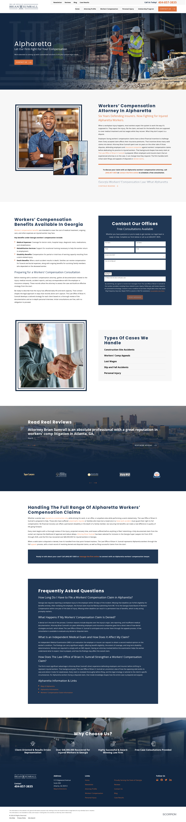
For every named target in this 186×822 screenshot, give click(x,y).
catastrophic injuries (76, 521)
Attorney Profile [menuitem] (90, 9)
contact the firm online (129, 173)
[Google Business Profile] (157, 780)
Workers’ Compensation (94, 793)
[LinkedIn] (170, 780)
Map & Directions (60, 789)
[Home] (23, 6)
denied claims (138, 159)
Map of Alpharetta (48, 686)
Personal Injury (90, 797)
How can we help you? (110, 261)
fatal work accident (124, 521)
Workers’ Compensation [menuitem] (109, 9)
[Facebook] (162, 780)
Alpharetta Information (49, 689)
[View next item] (33, 445)
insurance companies (133, 147)
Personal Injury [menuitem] (128, 9)
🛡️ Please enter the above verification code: (115, 277)
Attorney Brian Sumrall (86, 534)
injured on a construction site (56, 518)
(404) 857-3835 (111, 173)
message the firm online (89, 556)
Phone (106, 248)
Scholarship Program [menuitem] (146, 9)
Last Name (139, 242)
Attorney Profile (91, 789)
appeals (34, 544)
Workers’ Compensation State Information (57, 692)
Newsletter (57, 2)
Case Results (84, 2)
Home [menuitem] (77, 9)
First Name (107, 242)
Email (137, 248)
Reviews (68, 2)
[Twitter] (166, 780)
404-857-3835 (167, 2)
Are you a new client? (110, 255)
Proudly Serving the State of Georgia (128, 780)
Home (87, 780)
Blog (75, 2)
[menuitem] (12, 818)
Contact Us (118, 789)
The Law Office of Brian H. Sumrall (111, 153)
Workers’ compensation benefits (26, 230)
